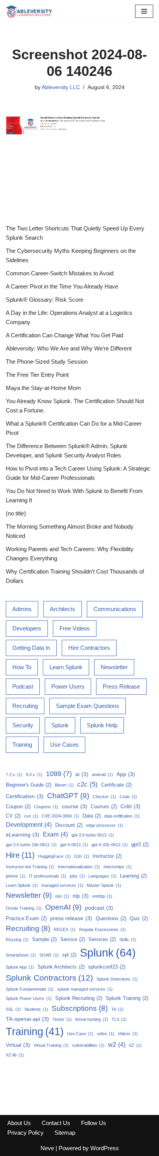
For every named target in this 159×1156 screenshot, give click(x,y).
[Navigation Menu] (144, 11)
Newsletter (114, 667)
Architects (62, 609)
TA (117, 1009)
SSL (13, 1009)
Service (72, 939)
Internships (117, 866)
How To (21, 667)
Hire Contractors (89, 647)
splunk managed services (85, 989)
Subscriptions (80, 1008)
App (126, 774)
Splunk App (20, 967)
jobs (77, 876)
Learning (133, 876)
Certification (25, 796)
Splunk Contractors (49, 977)
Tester (62, 1019)
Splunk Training (127, 998)
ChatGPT (68, 796)
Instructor (107, 856)
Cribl (130, 806)
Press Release (121, 686)
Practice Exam (26, 918)
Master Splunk (104, 885)
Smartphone (21, 955)
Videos (128, 1033)
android (102, 774)
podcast (99, 908)
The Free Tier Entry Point (37, 374)
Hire (20, 855)
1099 (59, 774)
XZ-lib (15, 1055)
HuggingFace (54, 856)
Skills (127, 939)
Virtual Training (51, 1045)
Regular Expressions (102, 929)
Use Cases (64, 744)
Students (36, 1009)
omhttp (102, 896)
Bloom (64, 785)
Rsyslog (17, 939)
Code (128, 796)
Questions (111, 918)
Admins (22, 609)
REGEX (65, 929)
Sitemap (64, 1132)
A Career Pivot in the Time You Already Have (62, 286)
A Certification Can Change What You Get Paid (64, 335)
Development (29, 824)
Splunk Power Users (29, 998)
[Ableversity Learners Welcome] (29, 11)
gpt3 (140, 844)
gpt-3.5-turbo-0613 (92, 835)
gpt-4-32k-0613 (109, 844)
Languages (102, 876)
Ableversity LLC (61, 87)
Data (92, 816)
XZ (135, 1045)
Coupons (46, 806)
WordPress (104, 1148)
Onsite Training (24, 908)
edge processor (104, 825)
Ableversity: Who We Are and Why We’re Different (69, 348)
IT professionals (47, 876)
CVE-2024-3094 (60, 816)
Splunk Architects (61, 967)
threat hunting (91, 1019)
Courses (104, 806)
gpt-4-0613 (74, 844)
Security (22, 725)
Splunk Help (102, 725)
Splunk (60, 725)
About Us (19, 1123)
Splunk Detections (117, 979)
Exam (55, 834)
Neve (47, 1148)
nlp (81, 896)
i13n (81, 856)
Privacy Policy (25, 1132)
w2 (116, 1044)
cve (31, 816)
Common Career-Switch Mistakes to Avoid (59, 273)
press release (71, 918)
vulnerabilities (88, 1045)
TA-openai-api (27, 1019)
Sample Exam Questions (87, 706)
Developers (26, 628)
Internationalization (79, 866)
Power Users (68, 686)
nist (62, 896)
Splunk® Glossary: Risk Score (44, 299)
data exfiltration (122, 816)
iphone (15, 876)
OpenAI (63, 907)
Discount (69, 825)
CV (13, 816)
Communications (114, 609)
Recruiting (25, 706)
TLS (119, 1019)
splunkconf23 (106, 967)
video (105, 1033)
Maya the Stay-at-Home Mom (43, 388)
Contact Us (56, 1123)
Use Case (80, 1033)
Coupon (18, 806)
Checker (104, 796)
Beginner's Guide (28, 785)
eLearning (22, 834)
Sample (44, 939)
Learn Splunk (66, 667)
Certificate (116, 785)
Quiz (139, 918)
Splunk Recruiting (78, 998)
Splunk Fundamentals (30, 989)
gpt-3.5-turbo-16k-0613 (31, 844)
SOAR (49, 955)
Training (22, 744)
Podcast (22, 686)
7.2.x (14, 774)
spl (69, 955)
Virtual (18, 1045)
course (74, 806)
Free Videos (74, 628)
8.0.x (34, 774)
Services (102, 939)
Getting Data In (31, 647)
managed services (62, 885)
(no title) (16, 513)
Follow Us (93, 1123)
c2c (87, 784)
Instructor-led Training (30, 866)
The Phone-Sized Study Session (47, 361)
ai (81, 774)
